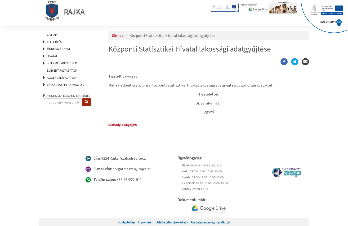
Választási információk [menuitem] (65, 85)
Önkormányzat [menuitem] (58, 49)
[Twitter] (294, 61)
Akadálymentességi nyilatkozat (210, 222)
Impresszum (145, 222)
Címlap (52, 35)
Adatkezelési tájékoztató (172, 222)
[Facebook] (284, 61)
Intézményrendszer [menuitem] (62, 63)
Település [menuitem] (54, 42)
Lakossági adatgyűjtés (122, 124)
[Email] (305, 61)
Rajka (74, 12)
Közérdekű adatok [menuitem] (61, 77)
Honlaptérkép (126, 222)
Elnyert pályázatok (62, 70)
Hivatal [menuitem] (52, 56)
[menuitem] (69, 34)
